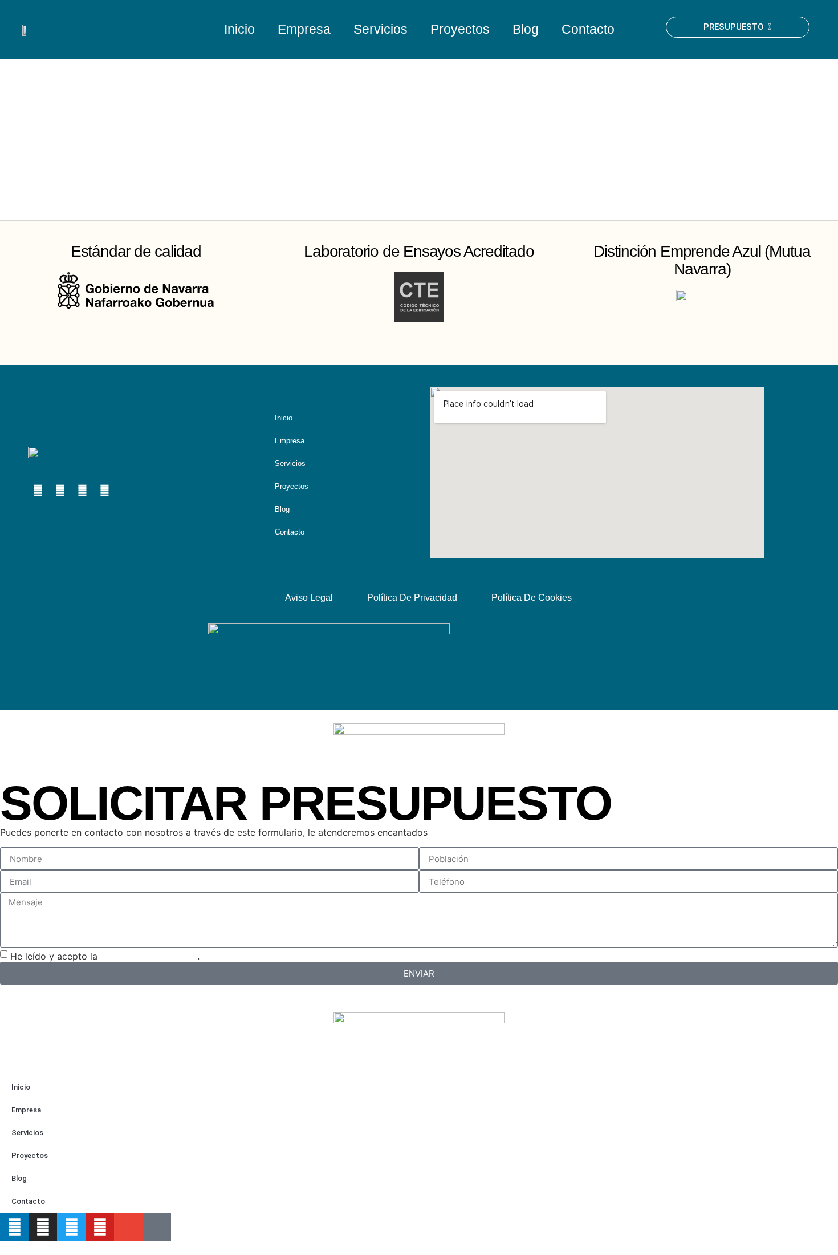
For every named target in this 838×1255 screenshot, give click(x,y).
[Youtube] (82, 490)
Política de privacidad (412, 597)
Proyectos (460, 29)
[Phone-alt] (157, 1227)
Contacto (588, 29)
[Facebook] (104, 490)
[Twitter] (71, 1227)
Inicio (239, 29)
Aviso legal (309, 597)
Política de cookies (531, 597)
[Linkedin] (37, 490)
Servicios (380, 29)
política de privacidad (148, 956)
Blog (525, 29)
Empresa (304, 29)
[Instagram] (60, 490)
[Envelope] (126, 490)
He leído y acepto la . (105, 956)
